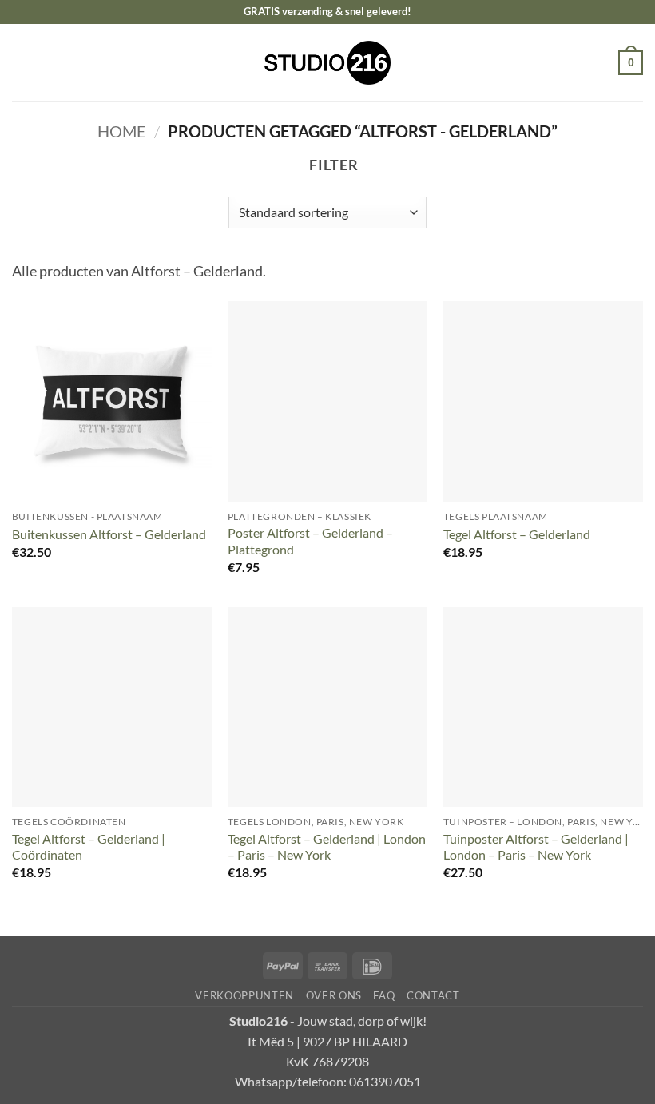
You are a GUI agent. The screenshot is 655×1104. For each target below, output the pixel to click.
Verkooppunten (244, 995)
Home (121, 131)
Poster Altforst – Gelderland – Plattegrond (310, 541)
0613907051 (385, 1081)
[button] (23, 62)
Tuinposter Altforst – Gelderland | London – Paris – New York (536, 847)
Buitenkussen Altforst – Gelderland (109, 534)
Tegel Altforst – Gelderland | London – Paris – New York (327, 847)
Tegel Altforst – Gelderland (516, 534)
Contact (433, 995)
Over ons (334, 995)
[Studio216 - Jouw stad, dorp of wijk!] (327, 63)
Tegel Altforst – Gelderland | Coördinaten (88, 847)
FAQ (384, 995)
